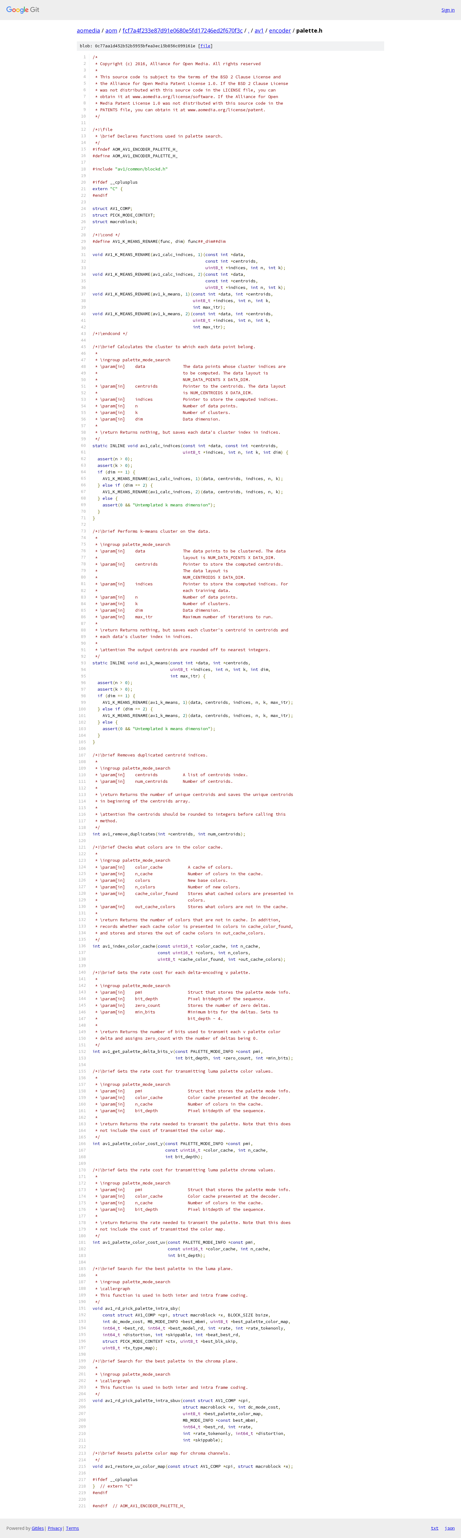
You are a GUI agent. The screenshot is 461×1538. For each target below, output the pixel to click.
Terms (72, 1528)
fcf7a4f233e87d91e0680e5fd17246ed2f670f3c (183, 30)
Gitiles (38, 1528)
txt (434, 1528)
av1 (259, 30)
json (450, 1528)
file (205, 46)
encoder (280, 30)
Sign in (448, 10)
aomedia (88, 30)
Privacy (55, 1528)
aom (111, 30)
